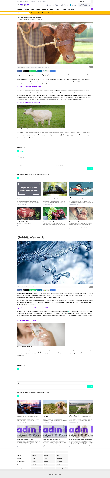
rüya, (69, 311)
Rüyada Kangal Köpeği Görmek (76, 415)
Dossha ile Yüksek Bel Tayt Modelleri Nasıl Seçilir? (42, 13)
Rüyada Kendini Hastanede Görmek (25, 440)
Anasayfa (20, 19)
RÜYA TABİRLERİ (26, 19)
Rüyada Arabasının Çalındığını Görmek (77, 197)
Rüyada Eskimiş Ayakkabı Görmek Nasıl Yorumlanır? (80, 440)
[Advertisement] (55, 142)
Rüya (23, 92)
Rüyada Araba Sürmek (22, 415)
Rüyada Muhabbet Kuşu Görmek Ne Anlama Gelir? (54, 197)
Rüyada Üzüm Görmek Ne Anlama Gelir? (52, 222)
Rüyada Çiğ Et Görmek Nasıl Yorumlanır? (26, 222)
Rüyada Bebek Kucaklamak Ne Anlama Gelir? (79, 222)
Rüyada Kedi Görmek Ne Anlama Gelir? (51, 440)
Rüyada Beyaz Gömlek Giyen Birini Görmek (26, 197)
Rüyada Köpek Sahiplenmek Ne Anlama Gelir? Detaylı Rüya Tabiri (55, 415)
